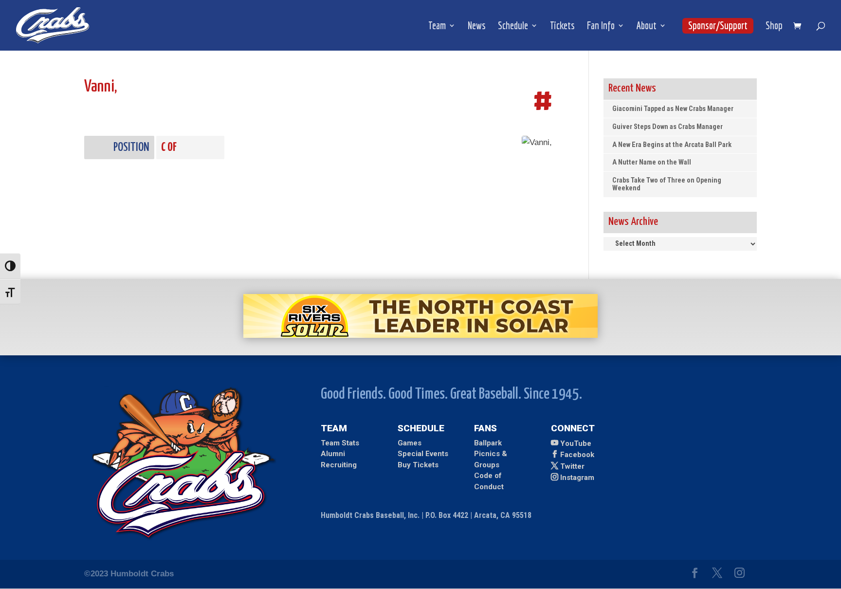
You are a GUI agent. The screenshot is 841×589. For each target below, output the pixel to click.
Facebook (577, 454)
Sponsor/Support (718, 25)
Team (437, 26)
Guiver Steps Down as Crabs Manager (667, 127)
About (647, 26)
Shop (774, 26)
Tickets (562, 26)
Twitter (572, 466)
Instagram (577, 477)
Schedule (513, 26)
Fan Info (601, 26)
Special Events (423, 453)
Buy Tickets (418, 464)
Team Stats (340, 443)
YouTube (575, 443)
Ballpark (488, 443)
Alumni (333, 453)
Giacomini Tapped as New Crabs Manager (672, 109)
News (477, 26)
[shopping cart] (799, 26)
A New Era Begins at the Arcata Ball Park (671, 145)
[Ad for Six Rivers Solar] (420, 335)
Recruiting (339, 464)
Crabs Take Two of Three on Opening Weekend (666, 184)
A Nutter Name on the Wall (651, 162)
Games (409, 443)
